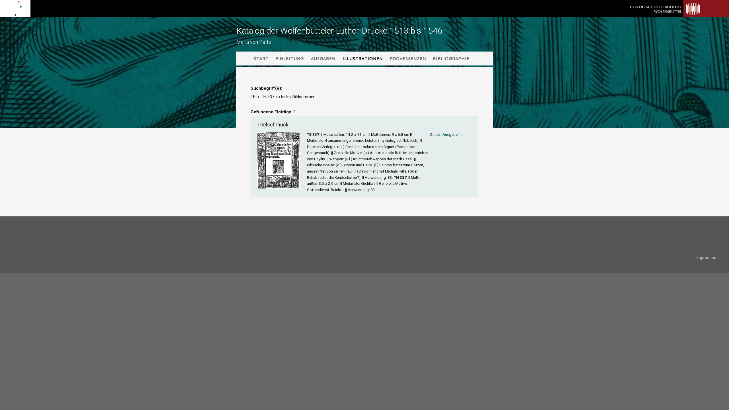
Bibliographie (451, 58)
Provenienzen (408, 58)
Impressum (707, 257)
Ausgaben (323, 58)
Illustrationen (363, 58)
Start (261, 58)
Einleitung (289, 58)
